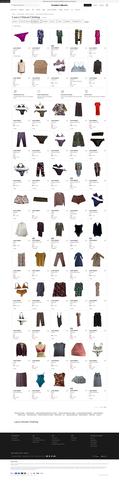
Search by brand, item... (18, 5)
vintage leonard (30, 413)
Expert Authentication (43, 94)
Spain (32, 475)
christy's (98, 415)
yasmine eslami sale (71, 415)
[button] (107, 5)
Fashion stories (93, 446)
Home (13, 14)
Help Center (74, 438)
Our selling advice (56, 440)
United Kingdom (17, 475)
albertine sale (21, 415)
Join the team (93, 444)
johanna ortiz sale (19, 413)
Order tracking (36, 438)
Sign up (102, 5)
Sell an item (87, 5)
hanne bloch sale (31, 415)
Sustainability (93, 440)
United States (23, 475)
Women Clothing (30, 14)
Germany (28, 475)
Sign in (95, 5)
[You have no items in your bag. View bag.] (107, 5)
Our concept (14, 438)
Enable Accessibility (5, 1)
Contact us (73, 440)
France (12, 475)
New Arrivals (14, 9)
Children (38, 9)
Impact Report (93, 442)
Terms (32, 456)
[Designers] (24, 9)
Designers (21, 9)
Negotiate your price (19, 94)
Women (28, 9)
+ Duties (36, 54)
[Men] (35, 9)
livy (64, 415)
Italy (34, 475)
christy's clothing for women (45, 415)
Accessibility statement (16, 456)
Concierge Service (15, 440)
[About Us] (80, 9)
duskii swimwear (98, 413)
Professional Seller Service (58, 444)
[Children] (41, 9)
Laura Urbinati (20, 14)
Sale (72, 9)
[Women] (30, 9)
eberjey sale (58, 415)
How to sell (54, 438)
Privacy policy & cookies (40, 456)
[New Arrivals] (17, 9)
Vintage (60, 9)
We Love (67, 9)
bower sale (92, 415)
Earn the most (88, 94)
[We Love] (69, 9)
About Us (77, 9)
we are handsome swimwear (84, 413)
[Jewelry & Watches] (57, 9)
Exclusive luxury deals (66, 94)
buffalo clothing (83, 415)
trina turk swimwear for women (66, 413)
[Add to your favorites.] (29, 48)
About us (92, 438)
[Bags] (46, 9)
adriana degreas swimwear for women (46, 413)
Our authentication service (39, 440)
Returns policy (36, 442)
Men (33, 9)
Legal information (26, 456)
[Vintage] (63, 9)
